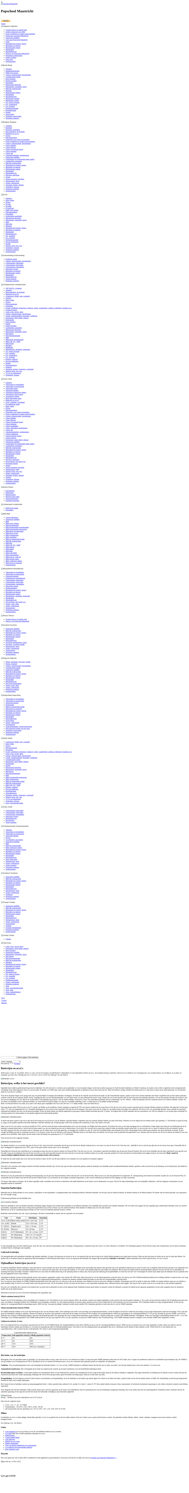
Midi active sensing (12, 523)
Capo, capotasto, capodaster (15, 402)
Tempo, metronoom (12, 183)
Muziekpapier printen (13, 48)
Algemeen (14, 26)
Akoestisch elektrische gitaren (16, 392)
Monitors (9, 91)
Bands (9, 65)
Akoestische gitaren (12, 396)
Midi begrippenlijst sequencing (16, 529)
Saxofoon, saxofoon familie (15, 644)
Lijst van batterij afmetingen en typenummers (20, 1445)
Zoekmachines (11, 61)
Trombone (14, 873)
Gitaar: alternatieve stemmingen (16, 428)
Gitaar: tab (9, 153)
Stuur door (9, 59)
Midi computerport (12, 535)
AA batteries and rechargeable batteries (18, 1447)
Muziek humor (11, 495)
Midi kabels (10, 343)
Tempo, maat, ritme (12, 604)
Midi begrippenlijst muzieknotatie (17, 527)
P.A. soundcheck (11, 104)
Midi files (9, 224)
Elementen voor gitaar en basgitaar (17, 139)
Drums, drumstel (11, 664)
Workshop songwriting (13, 116)
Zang (9, 943)
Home (3, 24)
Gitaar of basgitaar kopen (14, 149)
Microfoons (10, 334)
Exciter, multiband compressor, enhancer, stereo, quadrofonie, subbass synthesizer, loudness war (39, 308)
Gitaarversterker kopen (13, 436)
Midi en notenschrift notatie (15, 539)
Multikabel (9, 347)
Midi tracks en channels (14, 563)
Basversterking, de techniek (15, 132)
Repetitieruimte (11, 110)
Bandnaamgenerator (12, 71)
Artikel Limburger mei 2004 (15, 32)
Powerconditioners (12, 242)
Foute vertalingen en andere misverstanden (20, 34)
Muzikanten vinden (12, 100)
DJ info (8, 204)
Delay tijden (10, 200)
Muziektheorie (18, 569)
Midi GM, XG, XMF (13, 342)
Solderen (9, 367)
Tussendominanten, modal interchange (19, 726)
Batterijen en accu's (12, 134)
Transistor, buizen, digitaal (15, 185)
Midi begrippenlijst (12, 525)
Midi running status (12, 559)
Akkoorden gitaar (12, 388)
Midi (7, 222)
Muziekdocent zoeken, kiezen (16, 44)
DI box (8, 136)
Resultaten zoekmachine (14, 55)
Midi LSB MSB (11, 553)
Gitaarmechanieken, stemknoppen (17, 155)
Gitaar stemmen (11, 151)
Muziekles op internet (13, 46)
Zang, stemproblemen (13, 992)
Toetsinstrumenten (22, 826)
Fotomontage (10, 491)
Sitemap (4, 1003)
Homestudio (10, 320)
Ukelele (8, 477)
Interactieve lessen (12, 269)
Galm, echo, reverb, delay (14, 312)
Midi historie (10, 547)
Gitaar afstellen (11, 145)
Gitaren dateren (11, 438)
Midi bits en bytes (12, 533)
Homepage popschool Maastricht (17, 36)
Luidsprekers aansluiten (14, 161)
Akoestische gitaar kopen (14, 394)
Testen (9, 807)
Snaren (8, 177)
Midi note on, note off (13, 557)
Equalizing (9, 306)
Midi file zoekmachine (13, 89)
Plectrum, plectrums (12, 175)
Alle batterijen (10, 1439)
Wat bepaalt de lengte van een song (18, 728)
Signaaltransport (11, 365)
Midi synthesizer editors (14, 561)
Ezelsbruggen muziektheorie (15, 578)
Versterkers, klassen (12, 187)
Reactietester (10, 820)
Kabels (8, 324)
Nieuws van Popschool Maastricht (17, 54)
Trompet (12, 902)
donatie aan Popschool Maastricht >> (104, 1458)
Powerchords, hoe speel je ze (16, 461)
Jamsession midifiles (13, 38)
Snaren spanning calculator (15, 179)
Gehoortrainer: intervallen (14, 265)
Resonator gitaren (12, 463)
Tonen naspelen (11, 279)
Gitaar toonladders (12, 426)
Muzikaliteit (10, 50)
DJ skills (8, 206)
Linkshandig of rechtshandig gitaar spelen (20, 159)
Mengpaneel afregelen (13, 85)
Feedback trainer (11, 259)
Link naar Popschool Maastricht (17, 40)
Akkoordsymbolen (12, 390)
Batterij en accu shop (12, 1441)
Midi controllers (11, 537)
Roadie (8, 112)
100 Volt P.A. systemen (14, 288)
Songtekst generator (12, 501)
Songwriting (10, 114)
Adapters (9, 69)
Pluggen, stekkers (12, 359)
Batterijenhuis (10, 1435)
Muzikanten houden (12, 98)
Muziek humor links (12, 497)
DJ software (10, 208)
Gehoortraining (18, 255)
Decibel (8, 298)
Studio (9, 738)
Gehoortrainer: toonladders (15, 267)
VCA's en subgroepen (13, 373)
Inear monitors (11, 79)
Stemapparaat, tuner (12, 181)
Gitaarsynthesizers (12, 434)
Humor (10, 487)
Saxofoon (13, 625)
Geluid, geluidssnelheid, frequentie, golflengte (21, 316)
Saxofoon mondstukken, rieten (16, 642)
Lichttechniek (17, 504)
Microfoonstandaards (13, 336)
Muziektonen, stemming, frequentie (18, 349)
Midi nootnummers (12, 555)
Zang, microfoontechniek (14, 803)
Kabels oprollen (11, 81)
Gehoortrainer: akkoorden (14, 263)
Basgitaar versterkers (13, 130)
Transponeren (10, 608)
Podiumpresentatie (12, 108)
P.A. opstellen (10, 236)
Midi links (9, 551)
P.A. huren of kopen (12, 102)
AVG (3, 998)
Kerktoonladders (11, 588)
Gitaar (9, 379)
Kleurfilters (9, 83)
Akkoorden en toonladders (15, 385)
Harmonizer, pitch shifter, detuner (17, 318)
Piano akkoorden (11, 859)
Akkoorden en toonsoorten (15, 386)
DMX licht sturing (12, 73)
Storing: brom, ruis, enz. (14, 246)
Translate (17, 1064)
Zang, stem (9, 990)
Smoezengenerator (12, 499)
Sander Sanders (11, 57)
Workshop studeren (12, 118)
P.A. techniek (10, 106)
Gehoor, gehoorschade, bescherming (18, 75)
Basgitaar (12, 122)
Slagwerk (13, 658)
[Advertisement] (66, 1031)
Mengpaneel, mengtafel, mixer (16, 87)
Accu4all (8, 1433)
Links (8, 42)
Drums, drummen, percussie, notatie (18, 662)
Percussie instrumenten (13, 683)
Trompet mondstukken (13, 928)
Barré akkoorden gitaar (13, 398)
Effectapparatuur (11, 138)
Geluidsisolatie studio (13, 77)
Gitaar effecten (11, 147)
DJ (6, 195)
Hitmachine (10, 493)
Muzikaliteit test (11, 52)
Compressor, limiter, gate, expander (18, 296)
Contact (4, 1000)
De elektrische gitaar (13, 404)
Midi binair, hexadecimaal (14, 340)
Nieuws (11, 615)
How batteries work (12, 1449)
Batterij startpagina (11, 1443)
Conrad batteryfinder (12, 1437)
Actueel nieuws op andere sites (16, 30)
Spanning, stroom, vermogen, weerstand (19, 369)
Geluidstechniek (20, 284)
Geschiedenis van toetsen (14, 840)
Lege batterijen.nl (11, 1431)
